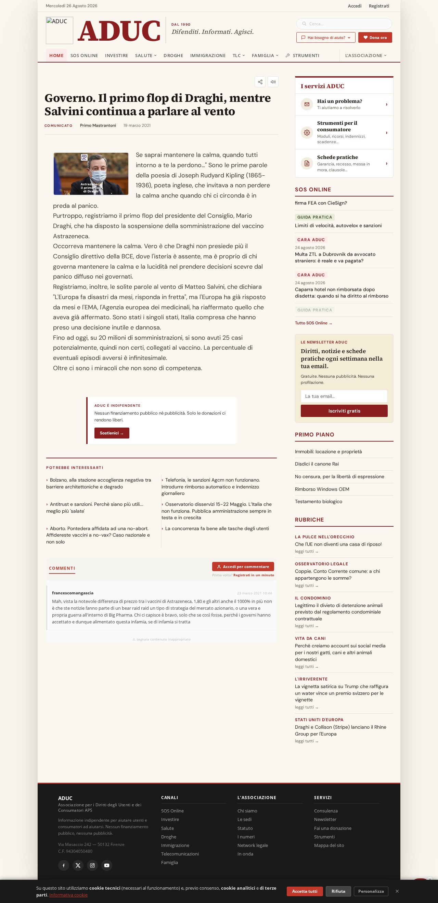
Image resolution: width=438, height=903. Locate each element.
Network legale (252, 845)
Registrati (379, 6)
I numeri (246, 837)
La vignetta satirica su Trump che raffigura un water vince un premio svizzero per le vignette (341, 693)
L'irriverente (311, 679)
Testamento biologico (318, 501)
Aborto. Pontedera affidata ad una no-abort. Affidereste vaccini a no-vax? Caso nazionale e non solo (98, 535)
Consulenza (326, 811)
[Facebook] (63, 865)
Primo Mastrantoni (98, 125)
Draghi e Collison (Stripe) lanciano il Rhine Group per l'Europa (340, 730)
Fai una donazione (332, 828)
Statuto (245, 828)
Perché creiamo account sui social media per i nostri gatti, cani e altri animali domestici (340, 652)
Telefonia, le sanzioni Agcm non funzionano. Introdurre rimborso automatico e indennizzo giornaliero (211, 486)
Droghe (173, 55)
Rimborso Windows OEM (322, 489)
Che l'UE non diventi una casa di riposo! (338, 544)
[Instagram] (92, 865)
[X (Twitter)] (78, 865)
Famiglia (263, 55)
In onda (245, 854)
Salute (144, 55)
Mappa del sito (329, 845)
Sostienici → (112, 433)
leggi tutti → (307, 551)
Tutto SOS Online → (314, 323)
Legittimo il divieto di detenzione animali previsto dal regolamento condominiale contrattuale (339, 612)
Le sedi (244, 819)
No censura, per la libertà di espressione (339, 476)
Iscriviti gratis (344, 411)
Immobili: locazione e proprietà (328, 451)
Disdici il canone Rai (317, 464)
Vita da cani (310, 638)
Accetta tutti (305, 891)
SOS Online (84, 55)
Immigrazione (208, 55)
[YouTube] (106, 865)
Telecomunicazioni (180, 854)
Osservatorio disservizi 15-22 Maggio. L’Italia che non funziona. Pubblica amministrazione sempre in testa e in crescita (217, 511)
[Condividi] (260, 81)
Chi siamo (247, 811)
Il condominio (313, 598)
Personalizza (371, 891)
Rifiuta (338, 891)
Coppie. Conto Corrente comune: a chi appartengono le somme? (337, 574)
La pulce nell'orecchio (325, 537)
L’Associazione (364, 55)
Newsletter (325, 819)
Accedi (355, 6)
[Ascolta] (273, 81)
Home (56, 55)
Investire (116, 55)
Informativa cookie (68, 895)
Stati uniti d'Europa (319, 720)
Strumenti (306, 55)
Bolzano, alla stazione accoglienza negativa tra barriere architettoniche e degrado (98, 483)
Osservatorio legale (321, 564)
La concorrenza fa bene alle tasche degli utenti (217, 528)
